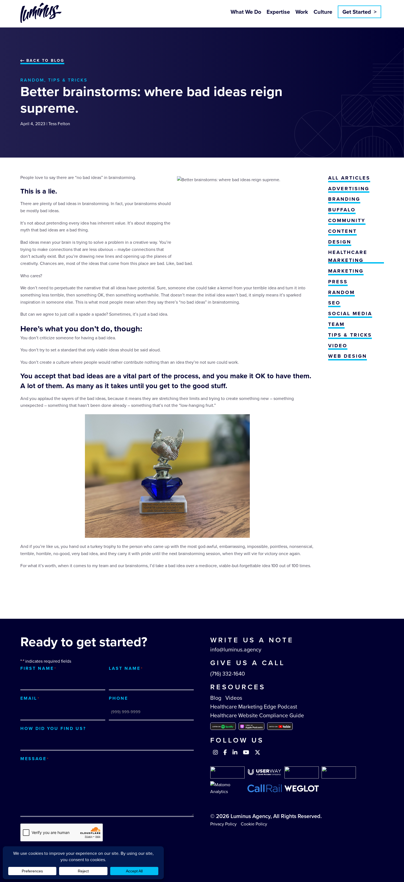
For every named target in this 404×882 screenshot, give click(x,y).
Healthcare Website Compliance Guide (257, 715)
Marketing (346, 271)
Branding (344, 199)
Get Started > (359, 12)
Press (338, 281)
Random (32, 80)
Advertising (348, 188)
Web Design (347, 356)
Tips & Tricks (68, 80)
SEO (334, 302)
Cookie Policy (254, 824)
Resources (237, 687)
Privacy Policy (223, 824)
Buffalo (342, 209)
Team (336, 324)
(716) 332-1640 (227, 674)
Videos (233, 698)
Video (337, 345)
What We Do (246, 12)
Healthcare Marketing (347, 256)
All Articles (349, 177)
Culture (323, 12)
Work (301, 12)
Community (347, 220)
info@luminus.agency (235, 649)
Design (339, 241)
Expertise (278, 12)
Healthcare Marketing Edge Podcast (253, 706)
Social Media (350, 313)
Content (342, 231)
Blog (215, 698)
